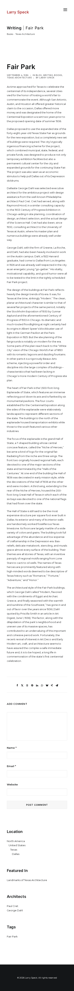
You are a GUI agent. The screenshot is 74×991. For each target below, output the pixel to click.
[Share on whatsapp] (42, 685)
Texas (13, 849)
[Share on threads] (27, 685)
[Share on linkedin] (37, 685)
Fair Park (12, 936)
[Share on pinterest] (32, 685)
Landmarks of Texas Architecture (27, 880)
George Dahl (15, 910)
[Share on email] (56, 685)
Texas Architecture (25, 34)
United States (17, 845)
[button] (65, 9)
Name (12, 747)
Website (12, 784)
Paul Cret (12, 906)
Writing (14, 28)
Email (11, 766)
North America (16, 841)
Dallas (15, 853)
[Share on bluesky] (47, 685)
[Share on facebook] (17, 685)
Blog (39, 75)
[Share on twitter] (22, 685)
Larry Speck (46, 77)
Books (10, 34)
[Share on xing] (52, 685)
